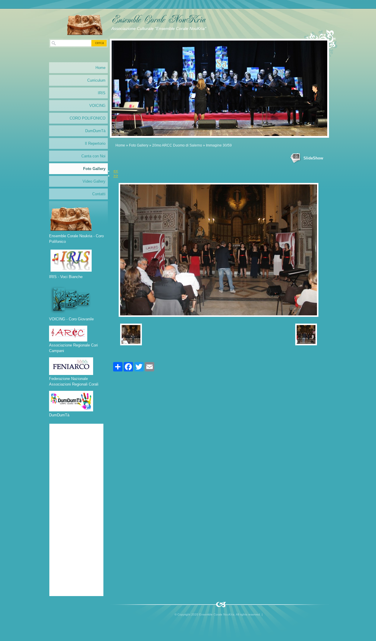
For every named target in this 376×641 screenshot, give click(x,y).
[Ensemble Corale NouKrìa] (85, 23)
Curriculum (96, 80)
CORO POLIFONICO (87, 118)
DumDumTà (95, 131)
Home (120, 145)
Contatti (98, 194)
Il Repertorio (95, 143)
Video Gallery (94, 181)
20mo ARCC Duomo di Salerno (177, 145)
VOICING (97, 105)
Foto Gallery (138, 145)
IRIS (101, 93)
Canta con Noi (93, 156)
